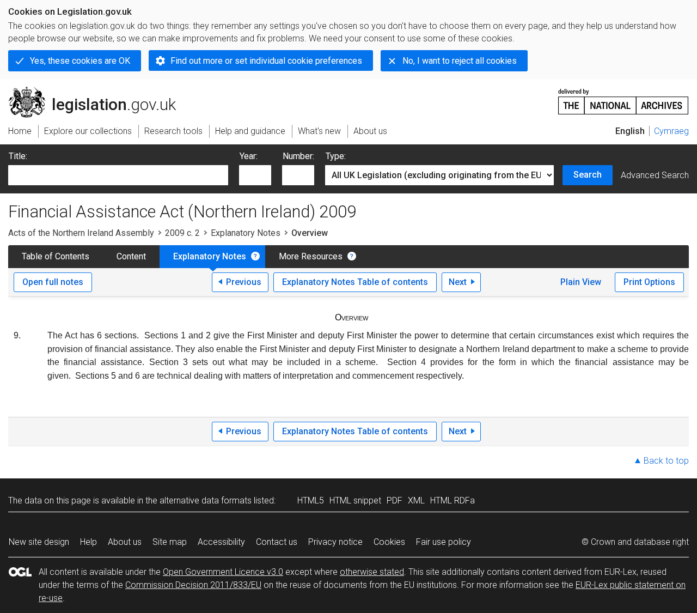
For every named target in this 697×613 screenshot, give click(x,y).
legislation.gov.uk (98, 91)
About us (125, 542)
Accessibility (221, 542)
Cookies (389, 542)
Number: (298, 156)
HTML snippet (355, 500)
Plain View (580, 282)
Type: (336, 156)
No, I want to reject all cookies (459, 61)
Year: (249, 156)
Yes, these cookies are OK (80, 61)
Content (131, 256)
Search (587, 174)
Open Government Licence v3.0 (223, 572)
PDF (394, 500)
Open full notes (52, 282)
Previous (243, 282)
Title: (18, 156)
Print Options (649, 282)
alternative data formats (206, 500)
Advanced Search (655, 175)
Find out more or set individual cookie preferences (266, 61)
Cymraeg (671, 131)
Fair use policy (443, 542)
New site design (39, 542)
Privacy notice (335, 542)
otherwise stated (372, 572)
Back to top (666, 461)
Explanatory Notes (245, 233)
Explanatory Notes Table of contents (355, 282)
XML (416, 500)
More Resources (311, 256)
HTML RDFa (452, 500)
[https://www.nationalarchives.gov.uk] (623, 97)
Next (458, 282)
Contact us (276, 542)
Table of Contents (55, 256)
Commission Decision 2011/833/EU (193, 585)
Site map (169, 542)
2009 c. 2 (182, 233)
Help (88, 542)
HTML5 (310, 500)
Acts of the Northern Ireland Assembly (81, 233)
